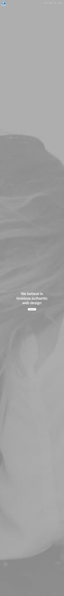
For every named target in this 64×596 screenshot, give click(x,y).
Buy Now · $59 (32, 309)
